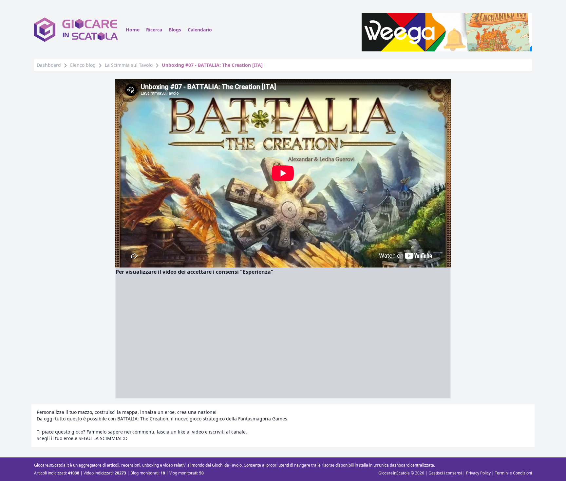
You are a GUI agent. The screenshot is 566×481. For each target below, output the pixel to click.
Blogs (175, 30)
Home (133, 30)
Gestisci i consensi (445, 473)
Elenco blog (83, 65)
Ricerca (154, 30)
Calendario (200, 30)
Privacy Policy (478, 473)
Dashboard (49, 65)
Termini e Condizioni (513, 473)
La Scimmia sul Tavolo (129, 65)
